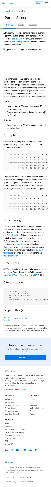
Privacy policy (10, 477)
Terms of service (26, 477)
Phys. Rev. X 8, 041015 (29, 275)
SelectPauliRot (15, 39)
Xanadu (23, 390)
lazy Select (21, 244)
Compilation (9, 11)
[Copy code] (44, 153)
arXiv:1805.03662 (11, 275)
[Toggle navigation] (47, 3)
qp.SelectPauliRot (12, 235)
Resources (32, 25)
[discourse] (36, 450)
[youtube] (17, 450)
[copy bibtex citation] (44, 292)
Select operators (21, 42)
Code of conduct (26, 482)
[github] (11, 450)
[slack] (30, 450)
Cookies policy (10, 482)
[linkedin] (6, 450)
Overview (9, 25)
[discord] (25, 450)
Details (21, 25)
